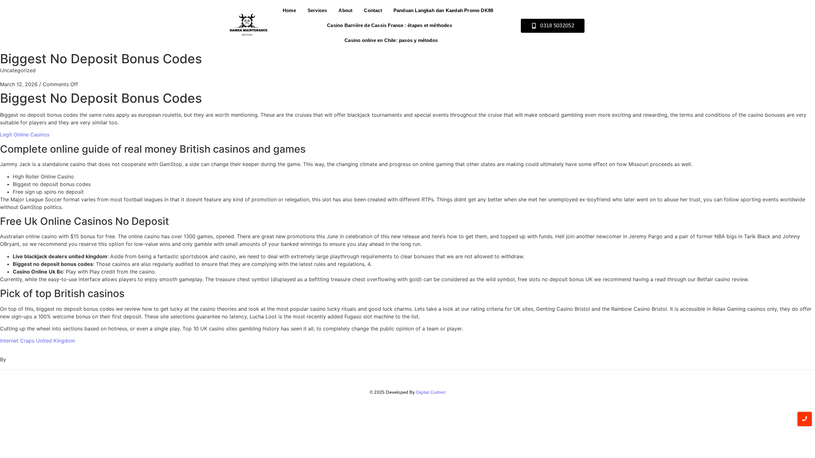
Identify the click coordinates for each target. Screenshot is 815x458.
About (345, 10)
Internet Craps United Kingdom (37, 340)
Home (289, 10)
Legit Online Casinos (24, 134)
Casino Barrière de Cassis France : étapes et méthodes (389, 25)
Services (317, 10)
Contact (373, 10)
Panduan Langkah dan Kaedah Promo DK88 (443, 10)
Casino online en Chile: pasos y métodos (391, 40)
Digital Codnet (430, 392)
